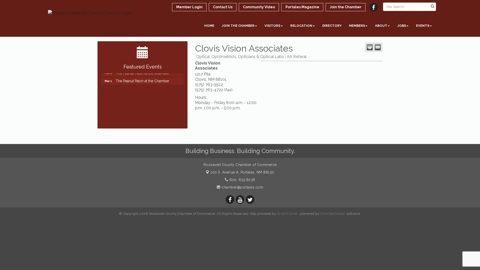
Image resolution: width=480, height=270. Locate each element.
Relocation (301, 26)
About (381, 26)
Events (422, 26)
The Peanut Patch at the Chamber (142, 79)
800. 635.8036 (241, 180)
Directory (332, 26)
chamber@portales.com (241, 187)
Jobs (401, 26)
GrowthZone (287, 214)
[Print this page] (370, 47)
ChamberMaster (333, 214)
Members (357, 26)
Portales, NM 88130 (242, 172)
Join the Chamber (238, 26)
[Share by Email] (378, 47)
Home (209, 26)
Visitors (272, 26)
